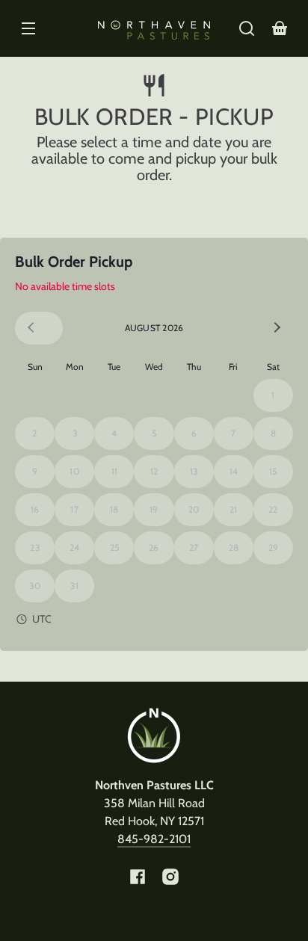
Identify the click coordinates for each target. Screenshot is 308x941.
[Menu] (28, 28)
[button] (246, 28)
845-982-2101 (154, 839)
